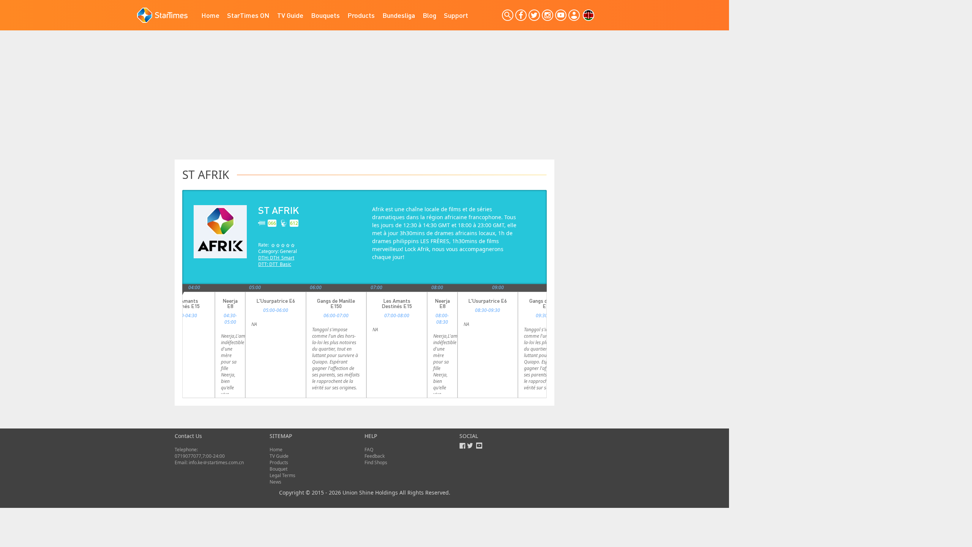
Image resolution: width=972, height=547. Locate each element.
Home (210, 15)
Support (456, 15)
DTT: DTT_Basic (274, 264)
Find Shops (375, 462)
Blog (429, 15)
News (275, 482)
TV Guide (290, 15)
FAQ (368, 449)
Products (361, 15)
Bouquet (278, 469)
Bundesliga (398, 15)
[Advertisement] (364, 102)
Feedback (374, 456)
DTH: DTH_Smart (276, 258)
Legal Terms (282, 475)
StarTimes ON (248, 15)
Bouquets (325, 15)
